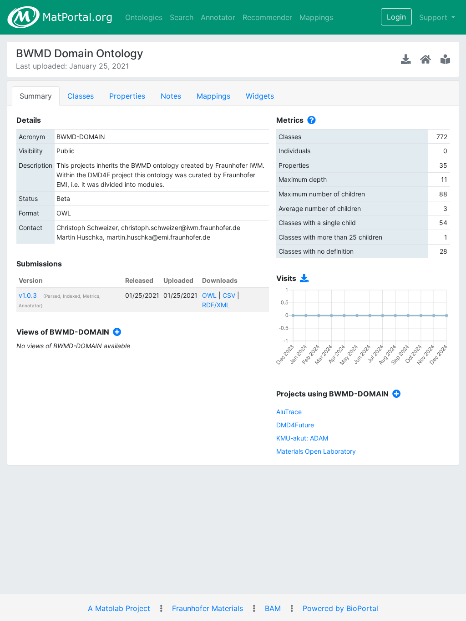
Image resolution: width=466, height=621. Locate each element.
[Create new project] (395, 394)
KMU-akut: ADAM (302, 438)
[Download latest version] (407, 59)
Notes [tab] (171, 95)
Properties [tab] (127, 95)
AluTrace (289, 412)
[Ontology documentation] (445, 59)
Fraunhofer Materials (207, 608)
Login (396, 16)
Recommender (267, 17)
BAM (273, 608)
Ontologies (143, 17)
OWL (209, 295)
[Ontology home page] (426, 59)
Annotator (218, 17)
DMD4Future (295, 425)
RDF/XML (216, 305)
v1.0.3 (28, 295)
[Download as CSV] (302, 278)
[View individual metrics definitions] (310, 120)
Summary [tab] (36, 95)
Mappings (316, 17)
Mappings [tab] (213, 95)
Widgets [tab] (260, 95)
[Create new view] (115, 332)
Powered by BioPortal (340, 608)
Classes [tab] (80, 95)
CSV (229, 295)
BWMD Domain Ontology (79, 53)
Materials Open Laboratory (316, 451)
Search (181, 17)
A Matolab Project (119, 608)
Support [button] (434, 17)
